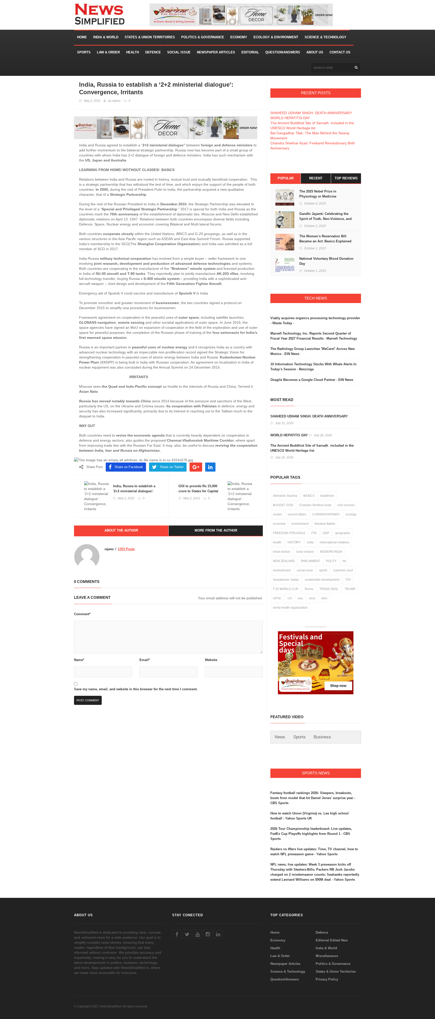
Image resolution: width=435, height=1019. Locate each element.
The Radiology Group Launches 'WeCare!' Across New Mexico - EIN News (312, 351)
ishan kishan (281, 551)
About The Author (121, 530)
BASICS (308, 496)
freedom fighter (325, 523)
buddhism (327, 496)
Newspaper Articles (216, 52)
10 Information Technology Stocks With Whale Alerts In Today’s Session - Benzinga (313, 366)
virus (312, 598)
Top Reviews (346, 178)
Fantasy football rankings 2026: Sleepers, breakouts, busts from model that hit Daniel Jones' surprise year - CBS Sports (312, 798)
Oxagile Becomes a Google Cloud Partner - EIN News (311, 380)
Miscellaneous (327, 956)
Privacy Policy (327, 979)
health (277, 542)
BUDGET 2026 (283, 505)
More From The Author (216, 530)
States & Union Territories (150, 37)
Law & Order (108, 52)
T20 (348, 579)
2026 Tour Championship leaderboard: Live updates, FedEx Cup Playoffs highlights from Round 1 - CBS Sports (311, 834)
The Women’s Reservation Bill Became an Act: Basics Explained (325, 238)
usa (300, 598)
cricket (277, 514)
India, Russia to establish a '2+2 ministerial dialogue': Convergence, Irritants (134, 491)
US (289, 598)
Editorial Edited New (332, 940)
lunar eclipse (305, 551)
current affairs (297, 514)
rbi (344, 561)
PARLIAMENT (310, 561)
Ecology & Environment (275, 37)
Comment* (82, 614)
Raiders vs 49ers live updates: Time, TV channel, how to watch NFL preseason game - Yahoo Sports (314, 851)
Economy (238, 37)
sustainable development (322, 579)
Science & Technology (325, 37)
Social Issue (179, 52)
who (324, 598)
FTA (314, 533)
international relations (334, 542)
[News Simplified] (112, 15)
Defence (153, 52)
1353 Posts (126, 549)
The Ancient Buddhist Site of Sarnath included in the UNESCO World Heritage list (312, 448)
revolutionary (282, 570)
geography (342, 533)
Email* (144, 660)
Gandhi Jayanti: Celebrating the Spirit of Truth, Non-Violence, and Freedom (325, 219)
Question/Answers (282, 52)
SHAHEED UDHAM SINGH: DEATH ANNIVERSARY (311, 113)
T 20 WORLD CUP (285, 589)
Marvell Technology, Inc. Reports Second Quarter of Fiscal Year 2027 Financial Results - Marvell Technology (313, 336)
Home (82, 37)
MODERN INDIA (331, 551)
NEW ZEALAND (284, 561)
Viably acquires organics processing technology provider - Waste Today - (315, 320)
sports (323, 570)
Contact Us (340, 52)
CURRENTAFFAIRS (326, 514)
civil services (346, 505)
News (280, 737)
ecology (351, 514)
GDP (326, 533)
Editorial (250, 52)
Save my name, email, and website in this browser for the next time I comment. (136, 689)
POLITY (331, 561)
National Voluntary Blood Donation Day (326, 261)
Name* (79, 660)
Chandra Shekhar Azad (315, 505)
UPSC (277, 598)
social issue (305, 570)
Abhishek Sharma (285, 496)
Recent (315, 178)
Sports (84, 52)
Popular (286, 178)
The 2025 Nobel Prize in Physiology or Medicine (317, 193)
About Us (314, 52)
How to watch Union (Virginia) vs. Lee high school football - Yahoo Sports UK (309, 815)
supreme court (343, 570)
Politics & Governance (202, 37)
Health (132, 52)
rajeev (116, 101)
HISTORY (294, 542)
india (310, 542)
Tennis (308, 589)
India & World (105, 37)
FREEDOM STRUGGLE (289, 533)
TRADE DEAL (329, 589)
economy (279, 523)
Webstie (211, 660)
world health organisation (290, 607)
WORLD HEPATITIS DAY (290, 118)
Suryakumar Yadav (286, 579)
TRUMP (350, 589)
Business (322, 737)
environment (300, 523)
